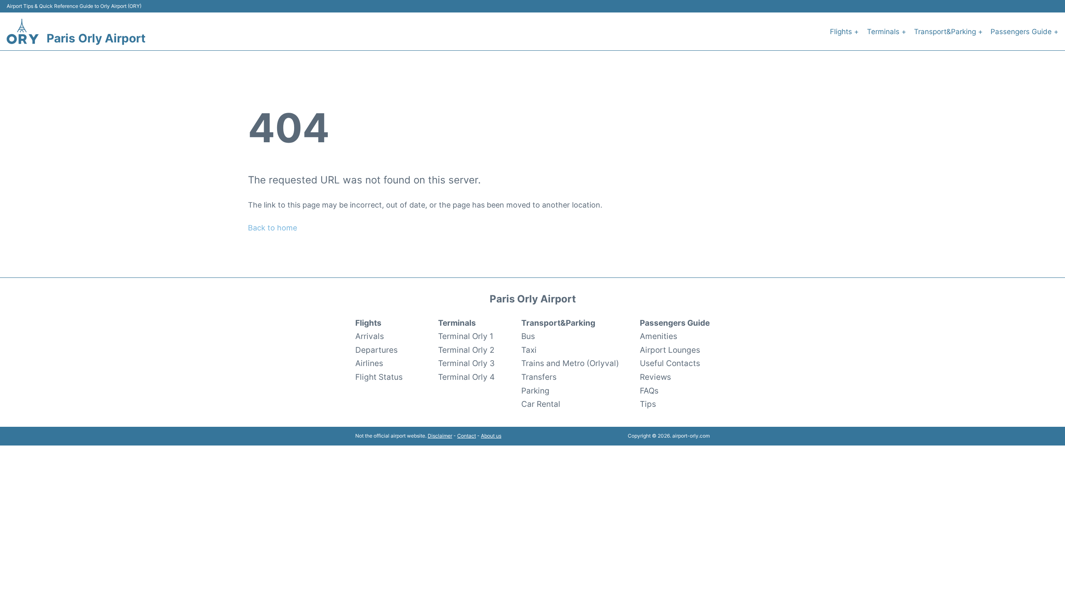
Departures (376, 350)
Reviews (655, 377)
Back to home (272, 227)
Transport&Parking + (948, 31)
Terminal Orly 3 (466, 363)
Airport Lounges (670, 350)
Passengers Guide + (1024, 31)
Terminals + (886, 31)
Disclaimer (440, 436)
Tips (648, 404)
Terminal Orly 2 (466, 350)
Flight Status (379, 377)
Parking (535, 391)
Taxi (529, 350)
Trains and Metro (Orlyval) (570, 363)
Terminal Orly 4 (466, 377)
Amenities (658, 336)
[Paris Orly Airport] (23, 31)
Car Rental (540, 404)
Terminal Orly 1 (465, 336)
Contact (466, 436)
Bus (528, 336)
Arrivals (369, 336)
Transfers (539, 377)
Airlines (369, 363)
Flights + (844, 31)
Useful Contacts (670, 363)
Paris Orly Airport (96, 38)
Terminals (457, 323)
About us (491, 436)
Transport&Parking (558, 323)
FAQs (649, 391)
